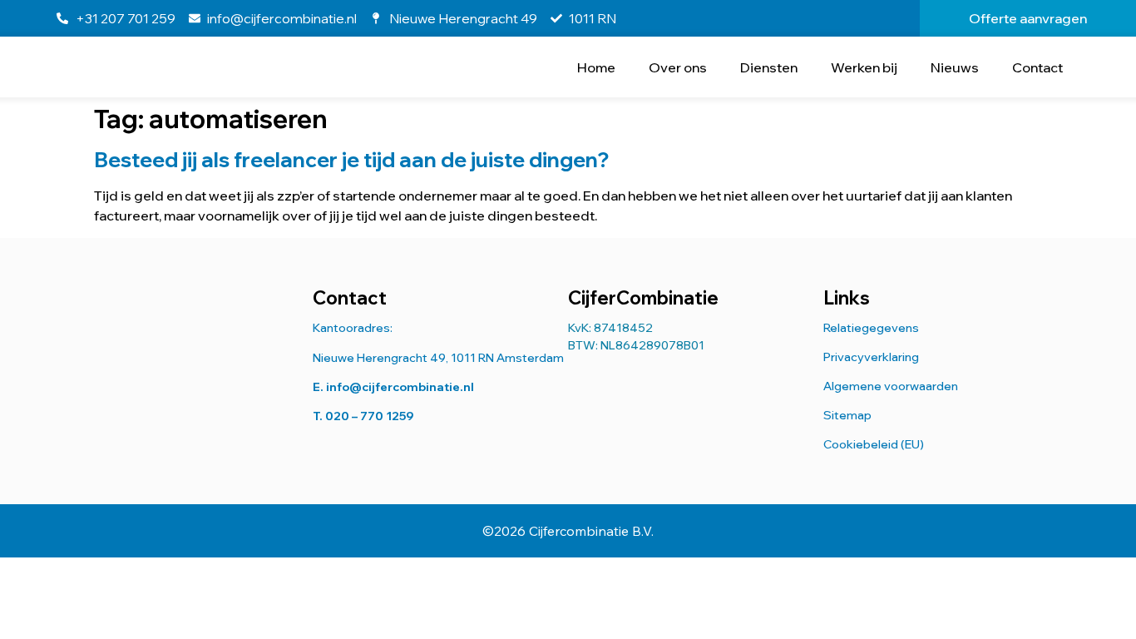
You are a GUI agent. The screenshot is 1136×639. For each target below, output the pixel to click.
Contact (1037, 67)
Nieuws (955, 67)
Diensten (769, 67)
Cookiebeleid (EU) (873, 444)
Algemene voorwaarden (890, 386)
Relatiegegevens (871, 327)
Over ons (678, 67)
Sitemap (847, 415)
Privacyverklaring (871, 356)
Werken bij (864, 67)
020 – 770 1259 (369, 416)
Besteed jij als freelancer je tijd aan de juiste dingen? (352, 159)
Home (596, 67)
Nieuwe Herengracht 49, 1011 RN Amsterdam (438, 357)
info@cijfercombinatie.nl (400, 386)
